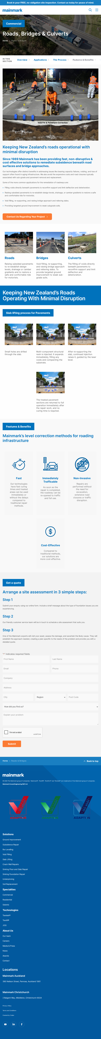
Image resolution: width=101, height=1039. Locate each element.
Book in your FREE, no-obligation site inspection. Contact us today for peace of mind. (50, 2)
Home (5, 40)
